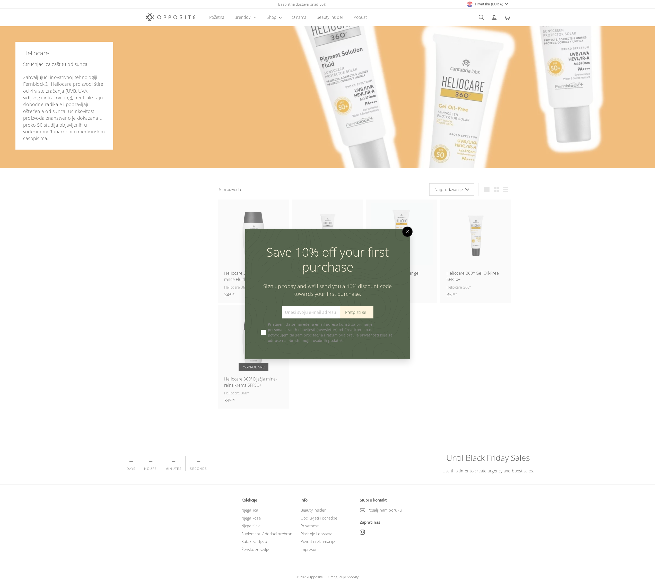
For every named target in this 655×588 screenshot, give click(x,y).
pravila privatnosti (362, 335)
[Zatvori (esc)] (407, 232)
